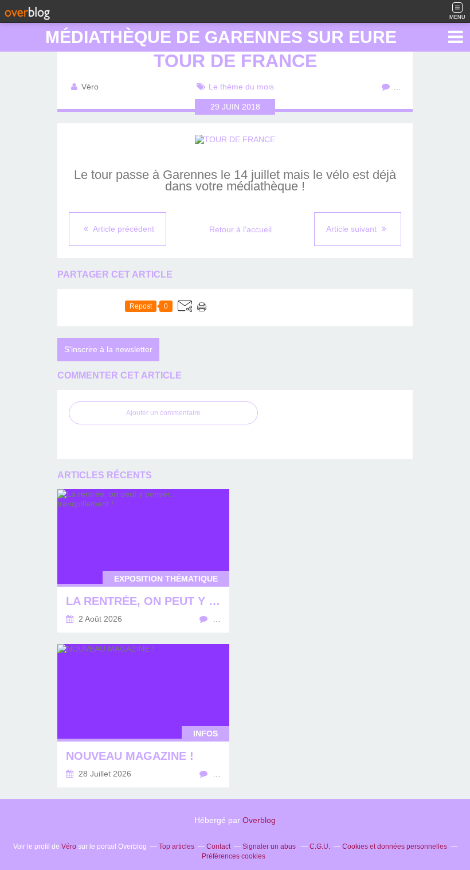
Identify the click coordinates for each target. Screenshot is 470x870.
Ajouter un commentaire (163, 413)
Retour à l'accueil (240, 229)
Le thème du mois (241, 86)
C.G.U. (320, 846)
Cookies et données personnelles (394, 846)
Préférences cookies (233, 856)
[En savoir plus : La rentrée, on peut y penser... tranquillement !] (143, 561)
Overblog (259, 820)
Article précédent (122, 228)
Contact (218, 846)
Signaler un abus (269, 846)
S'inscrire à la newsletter (108, 349)
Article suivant (352, 228)
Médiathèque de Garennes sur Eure (221, 37)
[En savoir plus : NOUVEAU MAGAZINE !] (143, 715)
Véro (68, 846)
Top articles (176, 846)
